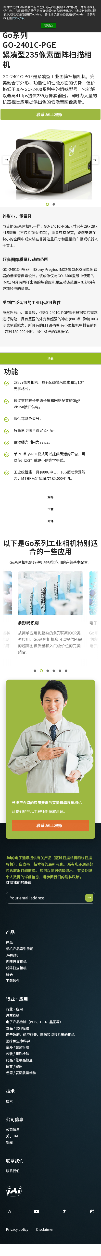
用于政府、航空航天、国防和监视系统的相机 (40, 1034)
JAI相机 (12, 955)
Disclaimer (45, 1229)
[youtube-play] (36, 1212)
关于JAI (12, 1135)
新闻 (9, 1142)
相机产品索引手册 (19, 948)
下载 (50, 509)
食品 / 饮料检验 (17, 1028)
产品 (10, 932)
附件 (50, 521)
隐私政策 (18, 18)
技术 (10, 1091)
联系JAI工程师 (49, 114)
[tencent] (64, 1212)
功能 (50, 358)
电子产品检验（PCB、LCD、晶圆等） (34, 1021)
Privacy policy (17, 1229)
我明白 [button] (48, 25)
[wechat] (9, 1211)
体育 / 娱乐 (14, 1066)
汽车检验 (13, 1015)
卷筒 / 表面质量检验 (21, 1072)
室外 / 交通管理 (17, 1047)
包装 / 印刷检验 (17, 1053)
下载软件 (13, 980)
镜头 (9, 974)
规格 (50, 497)
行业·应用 (17, 998)
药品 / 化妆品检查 (19, 1059)
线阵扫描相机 (16, 967)
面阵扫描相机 (16, 961)
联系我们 (15, 1160)
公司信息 (15, 1119)
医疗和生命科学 (18, 1040)
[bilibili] (92, 1212)
